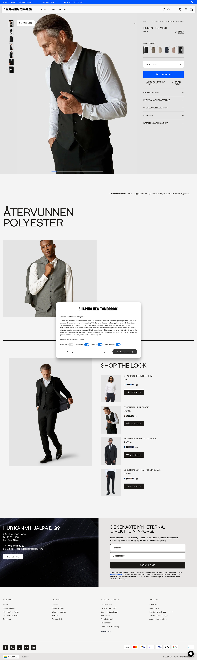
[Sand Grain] (131, 478)
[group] (77, 93)
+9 (136, 416)
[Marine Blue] (131, 447)
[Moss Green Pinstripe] (131, 416)
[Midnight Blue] (124, 447)
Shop (5, 604)
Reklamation (106, 622)
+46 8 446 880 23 (15, 545)
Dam (53, 9)
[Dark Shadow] (129, 447)
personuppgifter (116, 574)
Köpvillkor (153, 604)
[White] (124, 384)
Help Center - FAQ (108, 608)
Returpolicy (154, 608)
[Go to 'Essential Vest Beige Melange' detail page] (160, 50)
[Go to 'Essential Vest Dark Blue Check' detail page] (167, 50)
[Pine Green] (129, 416)
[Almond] (124, 416)
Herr (43, 9)
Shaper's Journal (59, 611)
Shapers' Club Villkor (158, 618)
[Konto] (186, 9)
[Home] (18, 9)
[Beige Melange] (127, 416)
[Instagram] (12, 647)
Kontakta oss (106, 604)
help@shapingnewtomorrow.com (26, 548)
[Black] (129, 384)
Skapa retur (106, 615)
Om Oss (63, 9)
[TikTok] (19, 647)
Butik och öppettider (109, 611)
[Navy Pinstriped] (133, 447)
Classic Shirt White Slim (138, 375)
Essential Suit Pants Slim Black (142, 469)
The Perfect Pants (11, 611)
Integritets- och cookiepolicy (161, 611)
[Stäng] (192, 2)
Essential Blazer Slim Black (140, 438)
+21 (136, 479)
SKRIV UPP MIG (147, 565)
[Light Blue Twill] (131, 384)
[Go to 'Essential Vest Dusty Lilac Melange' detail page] (173, 50)
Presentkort (8, 618)
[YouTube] (26, 647)
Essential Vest (159, 22)
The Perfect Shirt (10, 615)
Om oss (55, 604)
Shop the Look (9, 608)
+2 (11, 69)
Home (145, 22)
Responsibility (58, 618)
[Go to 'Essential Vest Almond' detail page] (153, 50)
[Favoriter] (180, 9)
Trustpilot (25, 656)
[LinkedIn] (33, 647)
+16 (136, 447)
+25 (136, 385)
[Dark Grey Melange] (133, 416)
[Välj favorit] (135, 23)
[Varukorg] (191, 9)
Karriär (55, 615)
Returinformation (108, 618)
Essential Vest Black (136, 407)
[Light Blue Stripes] (127, 384)
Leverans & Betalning (110, 626)
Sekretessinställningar (158, 615)
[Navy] (133, 384)
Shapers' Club (58, 608)
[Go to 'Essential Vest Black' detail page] (146, 50)
